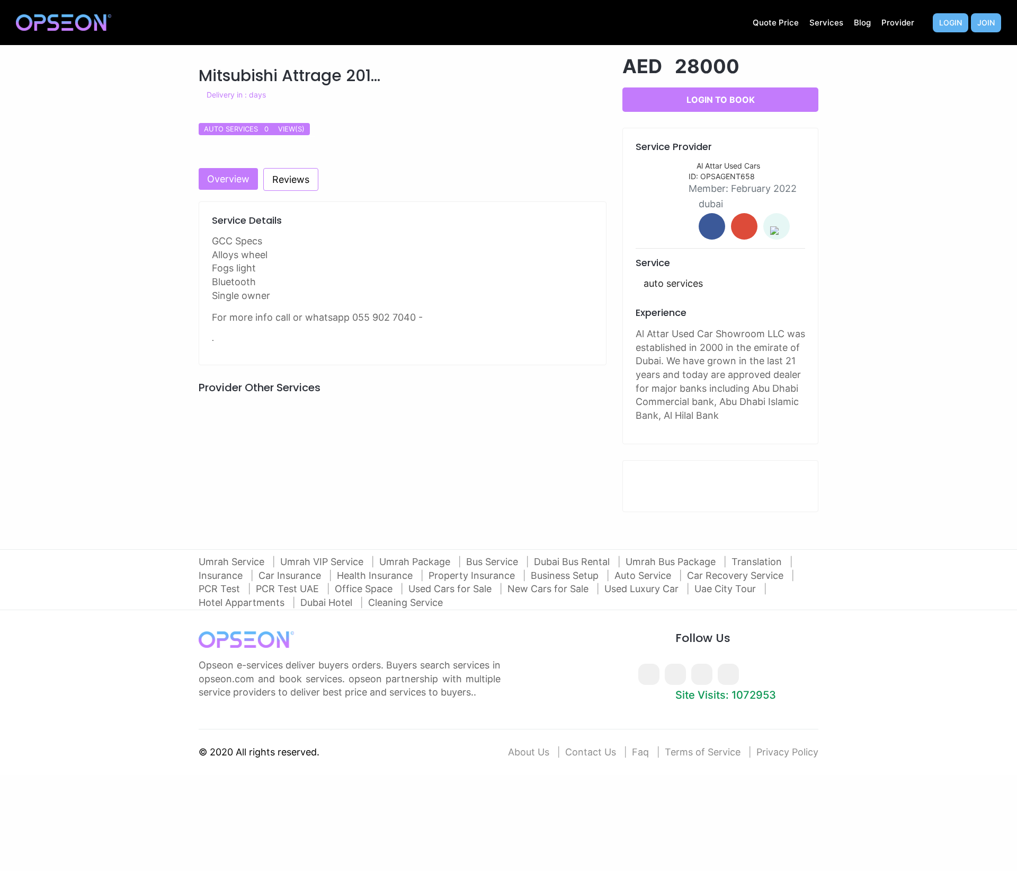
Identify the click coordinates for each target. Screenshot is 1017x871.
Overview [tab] (228, 178)
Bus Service (493, 561)
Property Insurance (473, 575)
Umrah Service (233, 561)
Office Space (365, 588)
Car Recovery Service (736, 575)
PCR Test (221, 588)
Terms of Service (703, 752)
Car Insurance (291, 575)
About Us (528, 752)
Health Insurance (376, 575)
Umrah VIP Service (323, 561)
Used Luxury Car (642, 588)
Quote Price (776, 22)
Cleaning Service (405, 602)
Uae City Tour (726, 588)
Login (950, 22)
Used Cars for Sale (451, 588)
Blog (862, 22)
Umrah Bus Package (672, 561)
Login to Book (720, 99)
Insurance (222, 575)
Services (826, 22)
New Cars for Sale (549, 588)
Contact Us (590, 752)
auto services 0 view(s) (254, 129)
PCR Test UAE (289, 588)
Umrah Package (416, 561)
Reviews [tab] (290, 179)
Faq (640, 752)
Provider (897, 22)
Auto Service (644, 575)
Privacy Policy (787, 752)
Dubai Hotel (327, 602)
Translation (757, 561)
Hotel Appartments (243, 602)
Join (986, 22)
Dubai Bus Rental (573, 561)
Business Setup (566, 575)
